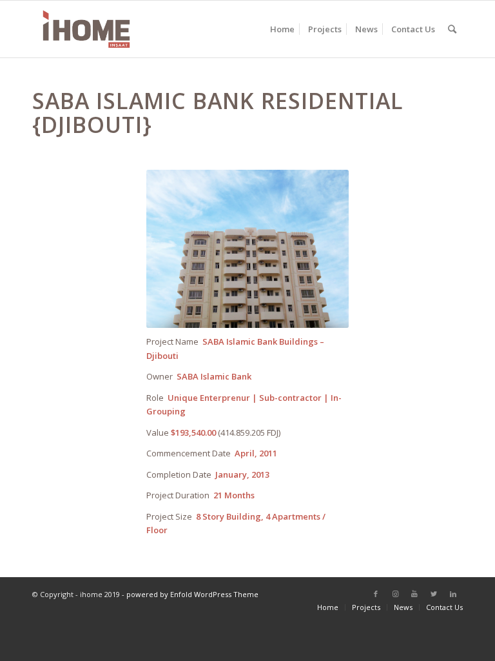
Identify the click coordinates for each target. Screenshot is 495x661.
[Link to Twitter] (433, 594)
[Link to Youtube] (414, 594)
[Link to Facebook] (375, 594)
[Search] (452, 29)
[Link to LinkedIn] (453, 594)
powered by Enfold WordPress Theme (192, 594)
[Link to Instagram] (395, 594)
